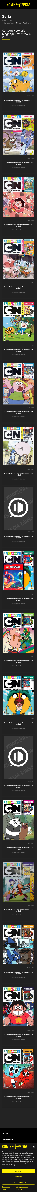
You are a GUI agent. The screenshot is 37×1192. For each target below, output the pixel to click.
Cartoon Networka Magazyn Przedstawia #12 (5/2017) (18, 786)
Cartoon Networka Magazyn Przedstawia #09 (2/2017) (18, 599)
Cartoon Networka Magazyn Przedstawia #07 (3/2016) (18, 474)
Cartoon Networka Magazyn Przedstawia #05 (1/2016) (18, 350)
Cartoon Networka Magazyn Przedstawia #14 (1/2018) (18, 910)
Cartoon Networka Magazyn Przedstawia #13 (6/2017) (18, 848)
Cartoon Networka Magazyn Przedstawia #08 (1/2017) (18, 537)
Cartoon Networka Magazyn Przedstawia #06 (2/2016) (18, 412)
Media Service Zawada (18, 105)
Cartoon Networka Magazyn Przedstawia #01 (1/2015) (18, 101)
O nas (5, 1133)
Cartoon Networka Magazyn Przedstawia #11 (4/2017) (18, 724)
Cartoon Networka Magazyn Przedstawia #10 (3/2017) (18, 661)
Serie (10, 21)
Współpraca (8, 1139)
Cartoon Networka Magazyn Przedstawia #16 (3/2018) (18, 1035)
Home (4, 21)
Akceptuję (19, 1171)
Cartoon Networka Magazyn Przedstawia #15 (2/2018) (18, 973)
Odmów (18, 1177)
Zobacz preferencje (18, 1182)
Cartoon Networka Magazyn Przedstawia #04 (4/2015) (18, 288)
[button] (34, 1147)
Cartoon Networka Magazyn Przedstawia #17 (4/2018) (18, 1097)
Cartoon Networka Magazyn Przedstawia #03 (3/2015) (18, 225)
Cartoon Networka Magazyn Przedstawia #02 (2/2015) (18, 163)
